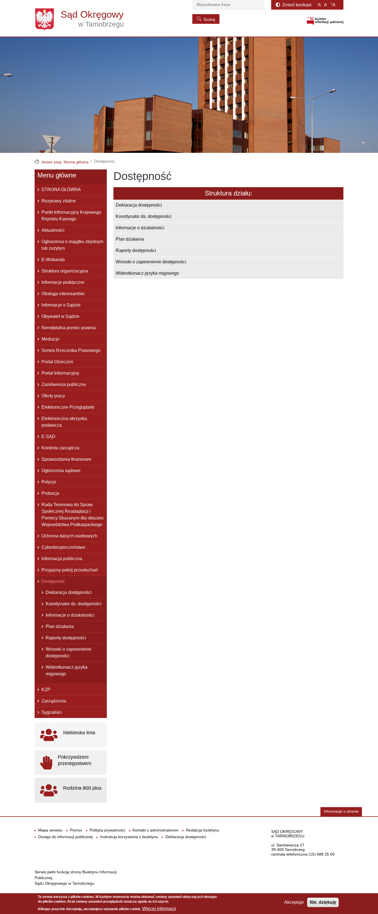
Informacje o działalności (140, 227)
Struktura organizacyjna (65, 271)
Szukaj (209, 19)
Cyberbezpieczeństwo (63, 547)
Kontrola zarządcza (60, 448)
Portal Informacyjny (60, 373)
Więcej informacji (159, 908)
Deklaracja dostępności (139, 205)
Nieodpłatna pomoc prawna (69, 327)
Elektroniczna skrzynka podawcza (64, 422)
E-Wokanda (53, 259)
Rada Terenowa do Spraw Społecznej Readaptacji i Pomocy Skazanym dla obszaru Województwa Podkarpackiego (72, 514)
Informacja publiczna (62, 558)
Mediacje (50, 339)
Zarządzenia (54, 701)
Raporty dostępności (136, 250)
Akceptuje (294, 902)
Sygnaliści (52, 712)
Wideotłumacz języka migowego (147, 273)
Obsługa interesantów (63, 293)
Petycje (49, 482)
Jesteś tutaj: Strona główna (65, 162)
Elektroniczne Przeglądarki (68, 407)
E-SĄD (48, 436)
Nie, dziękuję (323, 902)
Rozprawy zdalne (59, 201)
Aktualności (53, 230)
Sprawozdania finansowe (66, 459)
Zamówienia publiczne (64, 384)
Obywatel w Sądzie (60, 316)
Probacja (50, 493)
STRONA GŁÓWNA (61, 189)
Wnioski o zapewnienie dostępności (151, 261)
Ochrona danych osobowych (69, 536)
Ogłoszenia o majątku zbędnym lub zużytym (72, 245)
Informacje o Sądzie (61, 305)
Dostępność (53, 581)
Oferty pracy (53, 395)
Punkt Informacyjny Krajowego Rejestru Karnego (71, 215)
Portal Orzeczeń (57, 361)
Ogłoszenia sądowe (61, 470)
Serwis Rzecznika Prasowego (71, 350)
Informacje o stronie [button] (341, 811)
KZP (46, 689)
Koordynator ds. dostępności (144, 216)
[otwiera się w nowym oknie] (325, 21)
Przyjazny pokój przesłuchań (70, 570)
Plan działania (130, 239)
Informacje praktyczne (63, 282)
